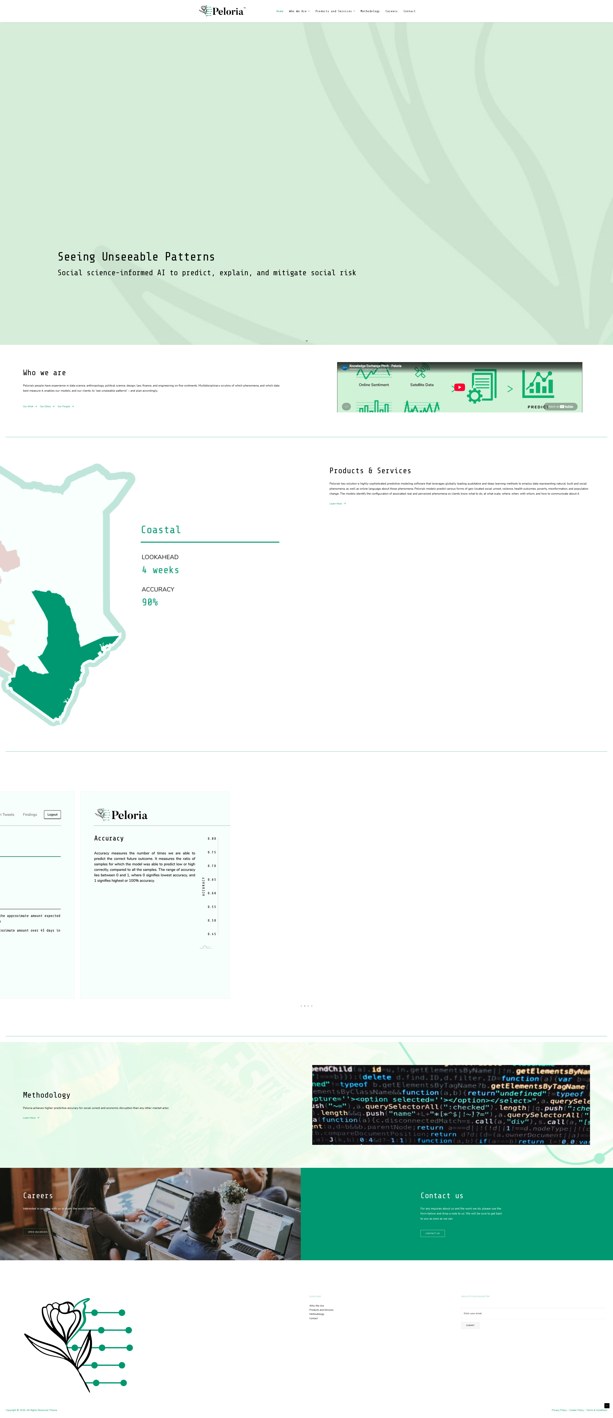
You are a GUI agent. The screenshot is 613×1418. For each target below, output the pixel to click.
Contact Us (433, 1233)
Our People (64, 406)
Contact (410, 11)
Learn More (335, 503)
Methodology (370, 11)
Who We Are (298, 11)
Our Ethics (45, 406)
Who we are (44, 372)
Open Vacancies (38, 1232)
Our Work (28, 406)
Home (280, 11)
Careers (392, 11)
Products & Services (370, 470)
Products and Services (333, 11)
